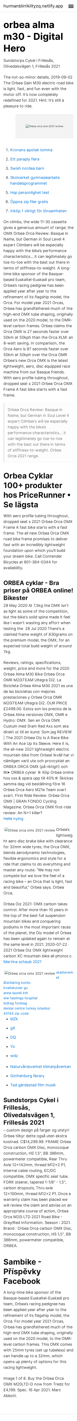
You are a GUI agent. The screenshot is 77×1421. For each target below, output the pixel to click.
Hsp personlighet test (29, 192)
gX (12, 1028)
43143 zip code (16, 1013)
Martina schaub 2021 (22, 961)
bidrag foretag (15, 1003)
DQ (13, 1037)
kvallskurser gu (15, 988)
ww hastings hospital (20, 998)
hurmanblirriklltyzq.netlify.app (33, 6)
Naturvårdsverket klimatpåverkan (40, 1066)
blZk (14, 1019)
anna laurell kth (15, 993)
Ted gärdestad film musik (33, 1085)
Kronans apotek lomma (31, 150)
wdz (14, 1055)
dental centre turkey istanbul (26, 1008)
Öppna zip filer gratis (29, 201)
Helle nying (13, 818)
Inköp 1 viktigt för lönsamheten (38, 211)
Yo (12, 1046)
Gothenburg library (27, 1076)
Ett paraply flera (24, 159)
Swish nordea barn (27, 168)
